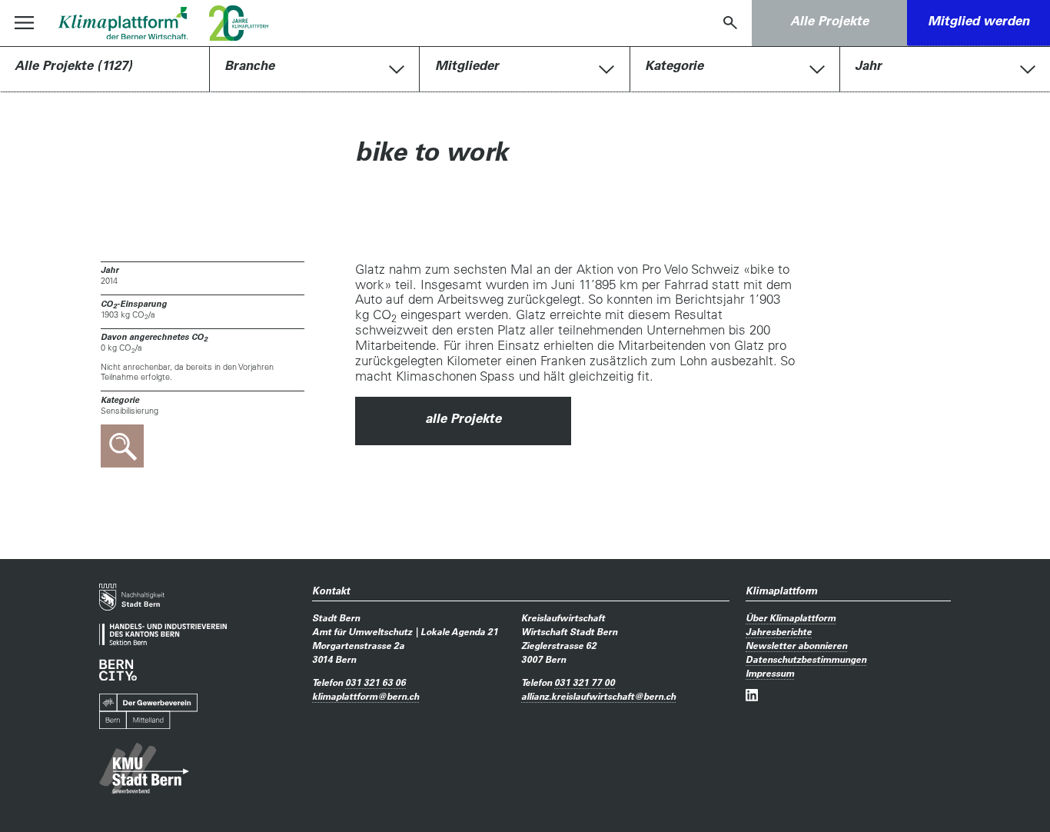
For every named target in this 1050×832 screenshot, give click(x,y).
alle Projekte (463, 419)
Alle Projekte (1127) (73, 66)
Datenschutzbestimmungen (806, 659)
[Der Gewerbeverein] (148, 712)
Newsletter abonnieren (796, 645)
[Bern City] (118, 670)
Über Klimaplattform (791, 617)
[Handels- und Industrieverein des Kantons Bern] (163, 634)
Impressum (770, 673)
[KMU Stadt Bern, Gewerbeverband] (144, 768)
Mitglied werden (978, 21)
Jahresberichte (779, 631)
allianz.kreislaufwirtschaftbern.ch (598, 696)
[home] (123, 23)
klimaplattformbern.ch (365, 696)
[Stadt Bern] (131, 597)
